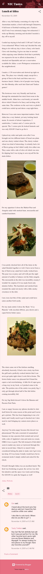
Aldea (10, 494)
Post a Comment (11, 554)
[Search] (39, 4)
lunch (17, 494)
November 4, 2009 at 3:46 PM (22, 548)
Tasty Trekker (16, 528)
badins (27, 569)
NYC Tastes (15, 4)
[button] (39, 12)
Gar (12, 503)
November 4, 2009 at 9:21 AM (22, 521)
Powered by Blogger (23, 565)
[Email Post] (8, 489)
